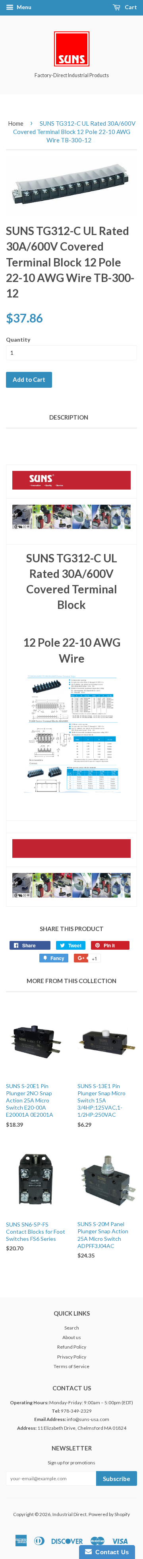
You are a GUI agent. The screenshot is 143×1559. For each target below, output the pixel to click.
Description (68, 417)
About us (71, 1337)
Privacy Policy (71, 1357)
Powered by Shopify (109, 1514)
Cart (130, 7)
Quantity (18, 339)
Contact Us (110, 1552)
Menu (23, 7)
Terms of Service (71, 1366)
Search (71, 1328)
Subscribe (116, 1478)
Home (15, 123)
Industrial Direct (69, 1514)
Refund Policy (71, 1347)
